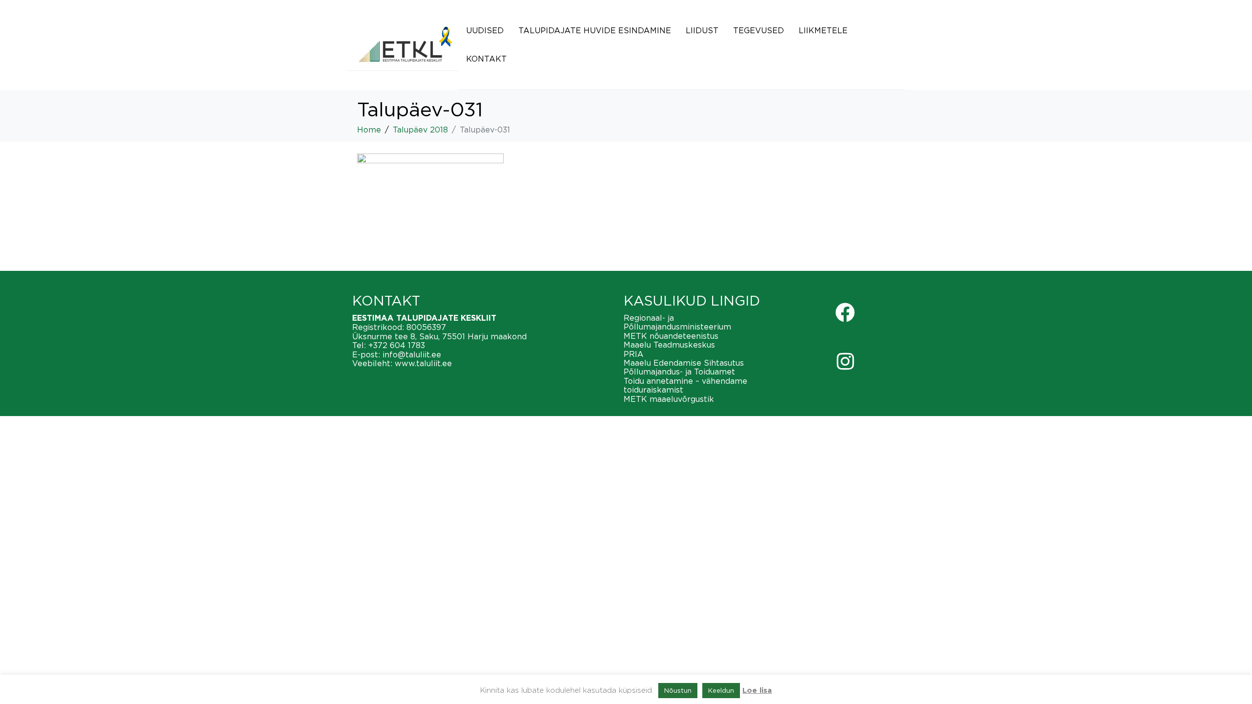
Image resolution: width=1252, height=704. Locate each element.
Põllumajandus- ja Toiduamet (679, 371)
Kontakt (486, 58)
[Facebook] (845, 312)
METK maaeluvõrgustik (669, 399)
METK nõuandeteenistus (671, 335)
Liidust (702, 30)
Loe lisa (757, 690)
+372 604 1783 (396, 345)
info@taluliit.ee (411, 354)
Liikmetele (823, 30)
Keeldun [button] (721, 690)
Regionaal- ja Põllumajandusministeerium (677, 322)
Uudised (485, 30)
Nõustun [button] (678, 690)
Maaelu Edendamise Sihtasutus (684, 362)
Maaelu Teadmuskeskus (669, 344)
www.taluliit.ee (423, 363)
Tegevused (758, 30)
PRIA (634, 354)
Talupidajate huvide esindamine (594, 30)
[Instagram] (845, 361)
